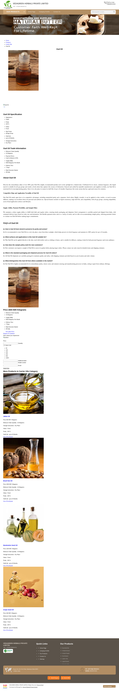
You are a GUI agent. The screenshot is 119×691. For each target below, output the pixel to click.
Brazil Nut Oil (7, 481)
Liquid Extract (65, 661)
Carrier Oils (9, 44)
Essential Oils (65, 648)
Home (7, 40)
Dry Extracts (65, 656)
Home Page (31, 11)
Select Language (108, 686)
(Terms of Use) (40, 685)
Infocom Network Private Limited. (30, 687)
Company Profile (44, 11)
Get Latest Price (9, 331)
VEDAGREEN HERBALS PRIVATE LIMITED (30, 4)
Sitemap (42, 659)
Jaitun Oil (6, 416)
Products (8, 42)
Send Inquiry (55, 678)
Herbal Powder (66, 653)
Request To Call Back (9, 333)
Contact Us (57, 11)
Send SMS (67, 678)
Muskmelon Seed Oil (10, 545)
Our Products (12, 12)
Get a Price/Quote (8, 436)
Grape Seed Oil (8, 610)
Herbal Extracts (66, 650)
